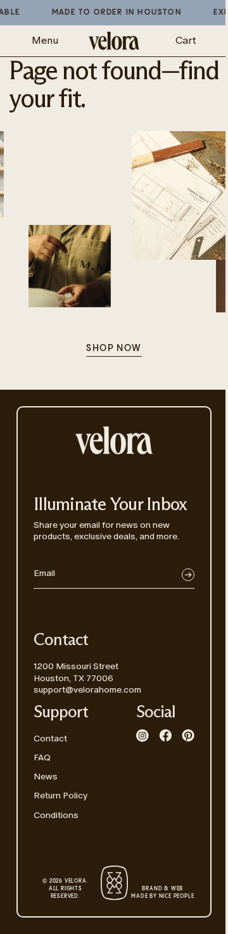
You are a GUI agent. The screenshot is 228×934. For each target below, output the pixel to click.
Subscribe (188, 574)
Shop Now (113, 348)
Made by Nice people (162, 892)
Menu (45, 40)
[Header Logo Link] (114, 40)
